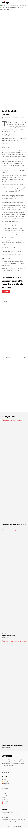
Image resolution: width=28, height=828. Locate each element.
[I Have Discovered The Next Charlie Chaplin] (14, 691)
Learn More (5, 291)
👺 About (4, 803)
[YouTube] (8, 772)
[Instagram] (6, 772)
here (14, 765)
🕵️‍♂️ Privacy (5, 788)
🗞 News (4, 779)
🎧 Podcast (5, 801)
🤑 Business (5, 781)
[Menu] (25, 2)
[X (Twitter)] (4, 772)
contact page (16, 814)
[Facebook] (2, 772)
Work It (23, 117)
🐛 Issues (4, 786)
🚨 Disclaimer (5, 783)
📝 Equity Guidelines (7, 804)
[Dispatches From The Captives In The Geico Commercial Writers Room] (14, 580)
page (10, 821)
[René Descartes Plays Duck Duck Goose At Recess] (14, 470)
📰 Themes (5, 799)
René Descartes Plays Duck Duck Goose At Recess (14, 524)
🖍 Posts (4, 797)
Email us (4, 814)
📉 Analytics (5, 785)
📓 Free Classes (6, 795)
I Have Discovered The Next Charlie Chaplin (12, 745)
